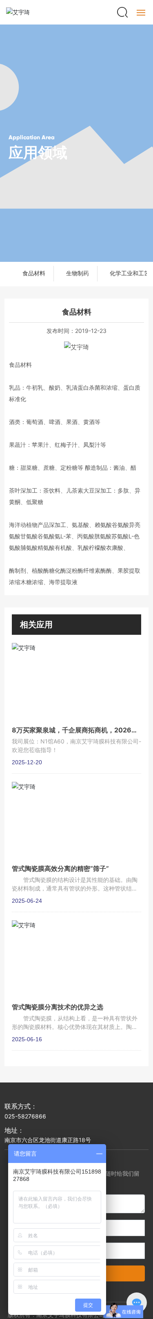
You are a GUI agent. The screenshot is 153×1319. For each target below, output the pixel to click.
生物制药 (77, 273)
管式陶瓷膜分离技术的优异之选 (57, 1007)
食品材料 (33, 273)
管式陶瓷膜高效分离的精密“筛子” (60, 868)
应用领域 (38, 152)
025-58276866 (25, 1116)
